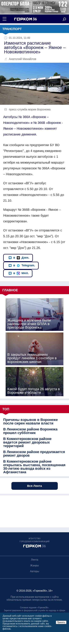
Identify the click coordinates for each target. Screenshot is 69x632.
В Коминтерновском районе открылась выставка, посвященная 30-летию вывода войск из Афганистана (34, 467)
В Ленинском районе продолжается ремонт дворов (34, 453)
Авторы (34, 571)
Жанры (34, 565)
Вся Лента (34, 485)
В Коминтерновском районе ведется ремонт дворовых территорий (27, 442)
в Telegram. (24, 265)
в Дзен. (21, 257)
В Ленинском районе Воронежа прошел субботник (30, 431)
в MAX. (21, 273)
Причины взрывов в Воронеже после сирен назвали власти (30, 421)
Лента (34, 559)
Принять (61, 622)
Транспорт (12, 29)
